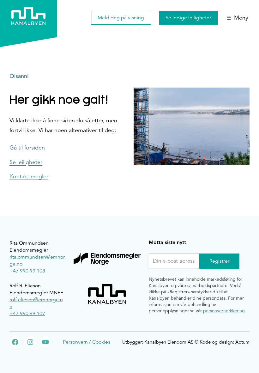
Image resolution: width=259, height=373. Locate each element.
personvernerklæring (224, 311)
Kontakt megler (28, 176)
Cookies (101, 342)
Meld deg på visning (121, 18)
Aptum (242, 342)
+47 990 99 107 (27, 313)
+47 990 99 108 (27, 271)
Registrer (219, 261)
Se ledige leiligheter (188, 18)
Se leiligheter (25, 162)
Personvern (75, 342)
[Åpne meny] (238, 17)
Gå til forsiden (27, 147)
